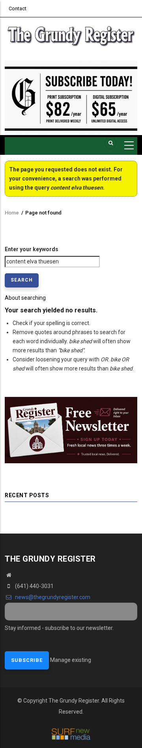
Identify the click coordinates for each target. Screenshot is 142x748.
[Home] (71, 35)
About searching (25, 298)
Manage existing (70, 660)
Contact (17, 8)
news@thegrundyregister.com (52, 597)
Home (12, 213)
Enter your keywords (31, 249)
